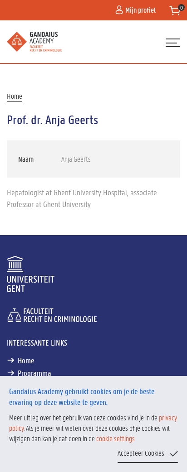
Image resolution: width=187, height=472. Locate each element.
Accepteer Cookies (141, 453)
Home (14, 96)
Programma (34, 373)
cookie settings (115, 438)
